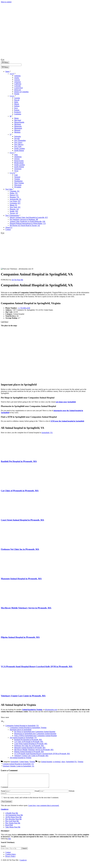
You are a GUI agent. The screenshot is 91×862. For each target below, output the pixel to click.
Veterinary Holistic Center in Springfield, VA (18, 766)
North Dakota (19, 150)
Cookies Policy (10, 854)
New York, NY (15, 207)
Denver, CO (14, 195)
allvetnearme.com (51, 709)
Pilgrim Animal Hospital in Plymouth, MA (20, 637)
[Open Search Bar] (2, 60)
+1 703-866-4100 (24, 308)
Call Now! (4, 322)
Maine (16, 118)
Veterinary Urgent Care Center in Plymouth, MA (23, 696)
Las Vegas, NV (15, 201)
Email (37, 791)
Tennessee (17, 169)
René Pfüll (9, 825)
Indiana (16, 106)
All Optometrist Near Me (14, 815)
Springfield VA (71, 762)
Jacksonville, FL (15, 199)
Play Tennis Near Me (12, 823)
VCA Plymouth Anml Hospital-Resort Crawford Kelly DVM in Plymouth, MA (36, 666)
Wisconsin (17, 185)
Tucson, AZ (14, 213)
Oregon (17, 159)
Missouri (17, 130)
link (9, 839)
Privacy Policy (10, 856)
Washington (18, 181)
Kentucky (17, 112)
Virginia (17, 179)
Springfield (14, 762)
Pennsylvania (19, 161)
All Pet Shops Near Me (13, 817)
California (17, 84)
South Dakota (19, 167)
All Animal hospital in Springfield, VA (23, 738)
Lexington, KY (15, 203)
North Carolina (19, 148)
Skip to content (6, 2)
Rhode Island (19, 163)
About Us (8, 227)
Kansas (16, 110)
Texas (16, 171)
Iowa (16, 108)
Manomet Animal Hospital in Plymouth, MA (21, 578)
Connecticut (18, 88)
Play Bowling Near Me (13, 819)
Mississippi (18, 128)
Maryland (17, 120)
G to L (12, 96)
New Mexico (18, 144)
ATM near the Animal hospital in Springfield (67, 421)
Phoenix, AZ (14, 209)
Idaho (16, 102)
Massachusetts (19, 122)
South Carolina (19, 165)
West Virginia (19, 183)
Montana (17, 132)
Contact (8, 229)
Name (3, 791)
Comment (4, 787)
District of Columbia (21, 92)
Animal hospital (46, 762)
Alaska (16, 78)
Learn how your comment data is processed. (43, 805)
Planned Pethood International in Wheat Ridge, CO (28, 223)
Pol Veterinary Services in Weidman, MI (24, 219)
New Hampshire (20, 140)
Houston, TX (14, 197)
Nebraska (17, 136)
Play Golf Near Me (12, 821)
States (7, 71)
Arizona (17, 80)
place (63, 762)
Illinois (16, 104)
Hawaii (16, 100)
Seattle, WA (14, 211)
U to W (12, 173)
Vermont (17, 177)
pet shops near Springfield (66, 402)
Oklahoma (18, 157)
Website (71, 791)
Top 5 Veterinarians (12, 215)
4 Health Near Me (11, 813)
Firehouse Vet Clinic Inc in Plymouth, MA (20, 549)
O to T (12, 153)
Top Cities (9, 189)
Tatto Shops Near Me (12, 827)
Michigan (17, 124)
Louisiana (17, 114)
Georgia (17, 98)
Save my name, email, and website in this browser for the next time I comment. (31, 797)
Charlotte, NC (15, 191)
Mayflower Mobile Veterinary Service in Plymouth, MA (26, 608)
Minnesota (18, 126)
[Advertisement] (45, 251)
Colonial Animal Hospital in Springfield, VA (18, 764)
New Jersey (18, 142)
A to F (12, 74)
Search (3, 846)
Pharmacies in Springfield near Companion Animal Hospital (35, 734)
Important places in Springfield (20, 730)
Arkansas (17, 82)
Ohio (16, 155)
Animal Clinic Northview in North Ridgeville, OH (27, 221)
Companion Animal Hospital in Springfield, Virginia (28, 728)
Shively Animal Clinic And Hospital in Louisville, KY (29, 217)
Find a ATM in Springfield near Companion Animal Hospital (35, 736)
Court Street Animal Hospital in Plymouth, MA (22, 520)
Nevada (17, 138)
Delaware (17, 90)
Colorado (17, 86)
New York (17, 146)
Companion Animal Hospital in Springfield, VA (22, 726)
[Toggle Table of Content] (2, 722)
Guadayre (4, 809)
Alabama (17, 76)
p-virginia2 (57, 762)
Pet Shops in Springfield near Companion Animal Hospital (34, 732)
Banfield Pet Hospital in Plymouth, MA (19, 461)
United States (24, 762)
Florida (16, 94)
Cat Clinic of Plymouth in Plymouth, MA (20, 490)
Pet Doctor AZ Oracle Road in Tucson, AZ (25, 225)
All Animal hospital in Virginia (20, 758)
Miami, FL (13, 205)
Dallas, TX (14, 193)
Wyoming (17, 187)
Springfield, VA (47, 433)
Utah (16, 175)
